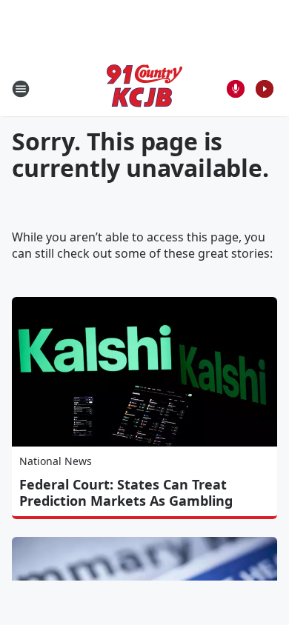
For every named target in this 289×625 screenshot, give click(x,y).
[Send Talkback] (236, 89)
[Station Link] (144, 88)
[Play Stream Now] (264, 89)
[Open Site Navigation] (21, 89)
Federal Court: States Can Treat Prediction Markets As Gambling (126, 492)
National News (55, 461)
